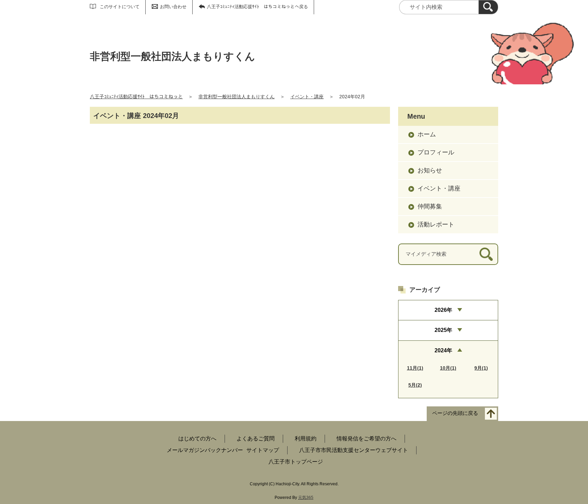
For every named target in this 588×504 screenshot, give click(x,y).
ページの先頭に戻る (455, 413)
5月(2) (415, 385)
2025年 (443, 330)
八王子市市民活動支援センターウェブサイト (353, 450)
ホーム (427, 134)
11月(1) (415, 368)
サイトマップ (262, 450)
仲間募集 (430, 206)
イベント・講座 (307, 96)
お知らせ (430, 170)
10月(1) (448, 368)
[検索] (488, 7)
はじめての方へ (197, 438)
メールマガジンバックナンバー (205, 450)
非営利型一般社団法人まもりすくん (236, 96)
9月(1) (481, 368)
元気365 (305, 497)
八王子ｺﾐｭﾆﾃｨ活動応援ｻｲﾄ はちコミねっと (136, 96)
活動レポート (436, 224)
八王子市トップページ (295, 462)
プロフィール (436, 152)
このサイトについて (120, 6)
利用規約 (305, 438)
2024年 (443, 350)
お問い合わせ (173, 6)
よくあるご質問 (255, 438)
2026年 (443, 310)
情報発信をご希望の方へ (366, 438)
